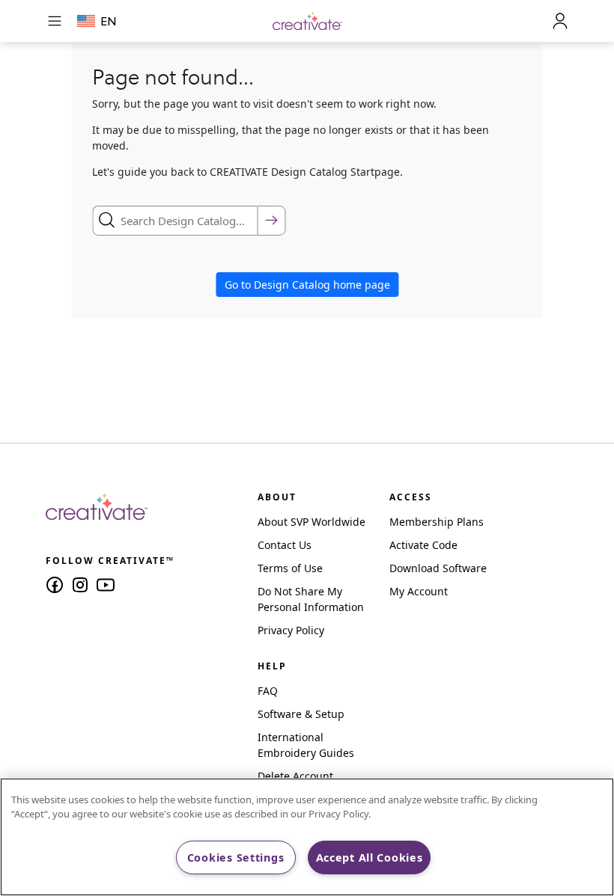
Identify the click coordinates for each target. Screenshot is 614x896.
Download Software (438, 568)
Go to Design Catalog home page (307, 284)
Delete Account (295, 776)
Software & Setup (301, 714)
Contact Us (284, 545)
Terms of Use (290, 568)
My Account (418, 591)
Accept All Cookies (369, 857)
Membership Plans (436, 522)
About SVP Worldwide (311, 522)
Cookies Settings (236, 857)
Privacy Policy (291, 630)
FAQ (268, 691)
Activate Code (423, 545)
